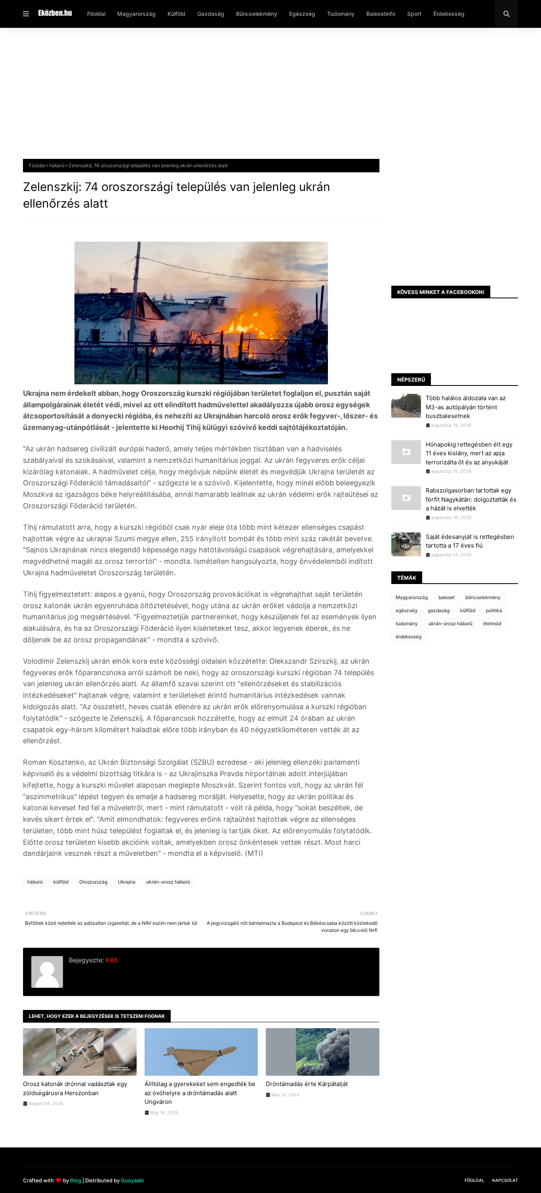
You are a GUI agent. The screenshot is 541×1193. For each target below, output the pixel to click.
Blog (75, 1180)
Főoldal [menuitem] (96, 13)
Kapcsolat (505, 1180)
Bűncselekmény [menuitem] (256, 13)
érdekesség (408, 636)
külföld (61, 882)
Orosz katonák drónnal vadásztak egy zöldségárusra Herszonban (75, 1088)
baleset (446, 597)
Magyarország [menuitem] (136, 13)
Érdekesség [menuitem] (449, 13)
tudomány (407, 623)
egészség (406, 610)
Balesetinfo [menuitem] (380, 13)
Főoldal (37, 165)
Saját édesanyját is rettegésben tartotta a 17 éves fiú (470, 541)
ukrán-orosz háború (168, 882)
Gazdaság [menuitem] (210, 13)
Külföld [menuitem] (176, 13)
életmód (492, 623)
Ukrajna (126, 882)
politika (494, 610)
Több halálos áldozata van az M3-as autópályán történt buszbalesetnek (466, 407)
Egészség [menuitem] (302, 13)
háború (57, 165)
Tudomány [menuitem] (340, 13)
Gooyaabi (132, 1180)
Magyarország (412, 597)
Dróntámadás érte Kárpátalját (307, 1084)
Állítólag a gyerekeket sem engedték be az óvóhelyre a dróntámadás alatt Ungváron (200, 1092)
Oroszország (93, 882)
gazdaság (439, 610)
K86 (111, 960)
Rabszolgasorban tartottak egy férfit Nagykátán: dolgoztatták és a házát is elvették (471, 499)
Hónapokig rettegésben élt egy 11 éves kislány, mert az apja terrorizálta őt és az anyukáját (469, 453)
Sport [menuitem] (414, 13)
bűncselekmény (483, 597)
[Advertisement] (260, 99)
